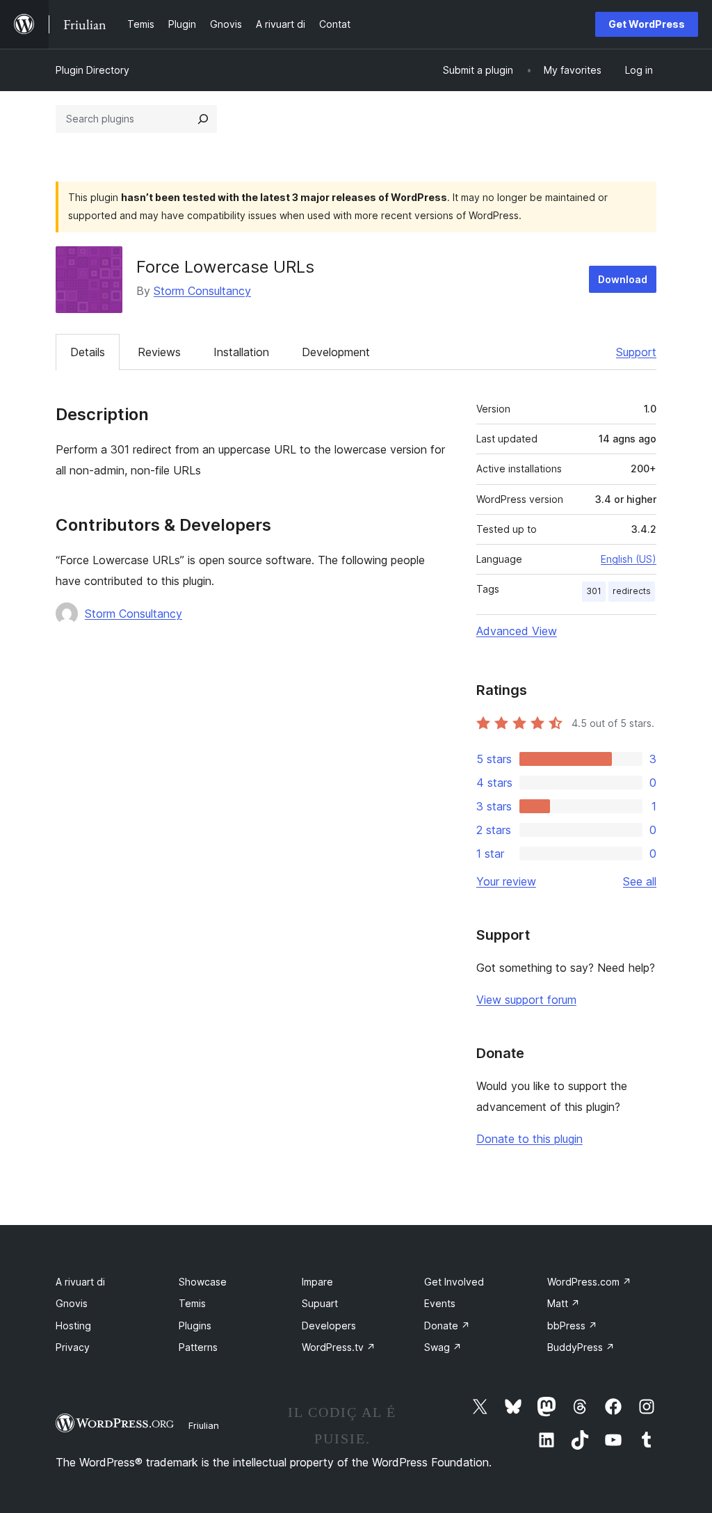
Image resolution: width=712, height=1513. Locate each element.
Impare (317, 1282)
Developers (329, 1325)
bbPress (572, 1325)
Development (336, 352)
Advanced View (516, 631)
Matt (563, 1303)
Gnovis (72, 1303)
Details (87, 352)
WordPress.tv (338, 1347)
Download (622, 279)
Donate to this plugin (529, 1139)
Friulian (203, 1425)
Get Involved (454, 1282)
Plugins (195, 1325)
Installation (241, 352)
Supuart (320, 1303)
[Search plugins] (203, 119)
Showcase (203, 1282)
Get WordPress (646, 24)
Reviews (159, 352)
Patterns (198, 1347)
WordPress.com (589, 1282)
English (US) (628, 559)
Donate (447, 1325)
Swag (443, 1347)
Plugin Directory (92, 70)
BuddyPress (581, 1347)
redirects (632, 591)
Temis (192, 1303)
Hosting (73, 1325)
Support (636, 352)
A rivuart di (80, 1282)
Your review (506, 881)
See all (639, 881)
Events (439, 1303)
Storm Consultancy (202, 291)
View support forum (526, 1000)
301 (593, 591)
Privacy (73, 1347)
